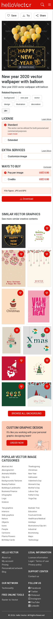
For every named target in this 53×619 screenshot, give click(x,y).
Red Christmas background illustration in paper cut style (12, 364)
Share (42, 15)
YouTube (35, 602)
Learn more (12, 134)
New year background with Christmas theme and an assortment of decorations (38, 366)
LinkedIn (34, 605)
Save (13, 15)
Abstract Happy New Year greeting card (11, 332)
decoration (35, 104)
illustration (20, 104)
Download (27, 198)
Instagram (35, 598)
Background (9, 98)
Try (28, 15)
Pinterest (35, 595)
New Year (24, 98)
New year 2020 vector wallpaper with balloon (11, 230)
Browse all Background (27, 413)
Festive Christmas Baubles (12, 254)
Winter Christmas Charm (37, 254)
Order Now (17, 442)
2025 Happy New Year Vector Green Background (12, 389)
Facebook (35, 588)
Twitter (34, 591)
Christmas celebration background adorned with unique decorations (37, 332)
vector (37, 98)
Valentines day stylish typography (37, 293)
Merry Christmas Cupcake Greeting (12, 293)
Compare (47, 167)
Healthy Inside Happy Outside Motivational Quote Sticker (38, 232)
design (7, 104)
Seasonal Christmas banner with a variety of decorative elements (39, 390)
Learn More (46, 119)
